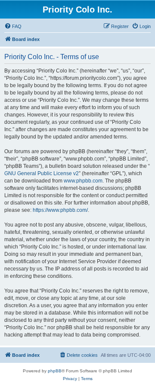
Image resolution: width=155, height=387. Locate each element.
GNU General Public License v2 (41, 173)
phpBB (55, 370)
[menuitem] (13, 26)
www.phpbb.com (83, 181)
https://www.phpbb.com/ (60, 210)
